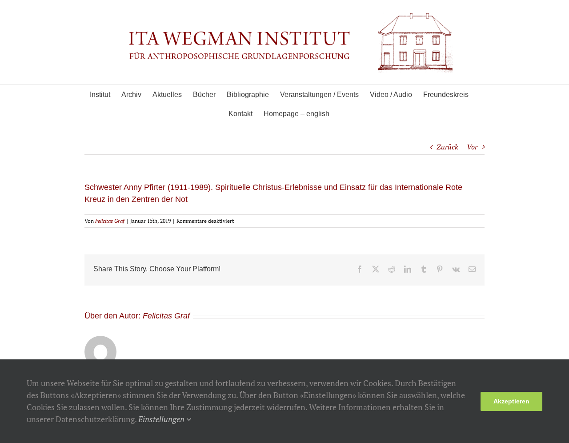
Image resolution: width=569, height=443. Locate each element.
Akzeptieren (511, 401)
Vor (472, 147)
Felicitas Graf (109, 220)
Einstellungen (162, 419)
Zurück (447, 147)
